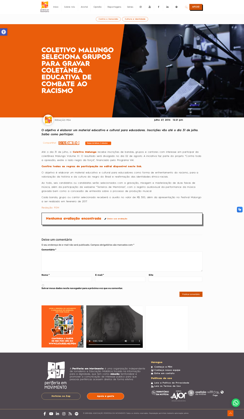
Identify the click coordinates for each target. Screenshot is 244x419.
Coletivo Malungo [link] (84, 152)
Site (151, 275)
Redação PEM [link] (50, 207)
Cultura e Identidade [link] (135, 19)
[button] (60, 143)
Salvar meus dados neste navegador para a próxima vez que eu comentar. (82, 288)
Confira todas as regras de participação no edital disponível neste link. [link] (92, 166)
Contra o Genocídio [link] (108, 19)
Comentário (49, 249)
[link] (3, 32)
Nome (46, 275)
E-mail (99, 275)
